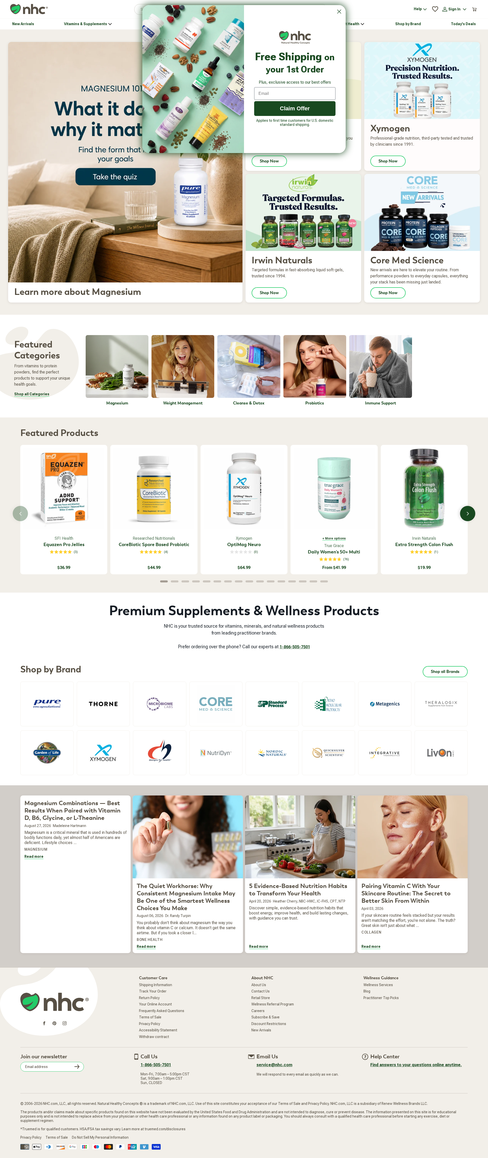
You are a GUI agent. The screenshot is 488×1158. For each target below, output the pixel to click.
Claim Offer (295, 108)
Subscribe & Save (265, 1017)
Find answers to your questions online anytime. (416, 1064)
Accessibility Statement (158, 1030)
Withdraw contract (154, 1037)
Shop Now (269, 161)
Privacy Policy (149, 1024)
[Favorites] (435, 9)
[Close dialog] (339, 11)
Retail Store (260, 998)
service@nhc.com (274, 1064)
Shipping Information (155, 985)
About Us (258, 985)
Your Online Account (155, 1004)
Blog (366, 991)
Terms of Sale (150, 1017)
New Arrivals (261, 1030)
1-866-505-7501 (295, 646)
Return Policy (149, 998)
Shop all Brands (445, 671)
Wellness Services (378, 985)
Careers (258, 1011)
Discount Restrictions (268, 1024)
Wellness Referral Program (272, 1004)
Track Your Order (152, 991)
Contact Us (260, 991)
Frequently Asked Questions (161, 1011)
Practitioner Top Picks (381, 998)
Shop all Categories (31, 394)
